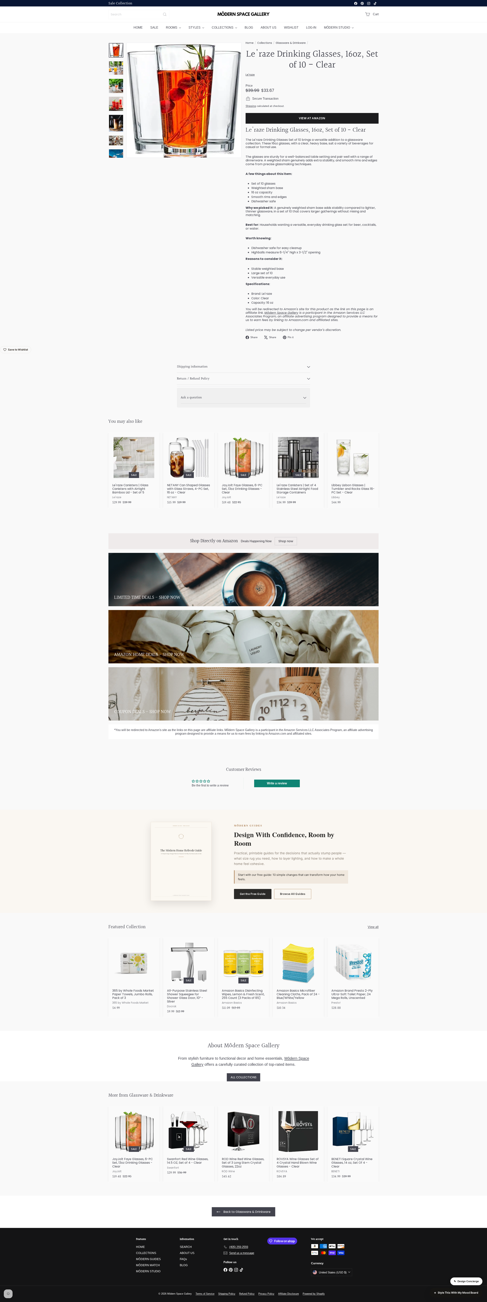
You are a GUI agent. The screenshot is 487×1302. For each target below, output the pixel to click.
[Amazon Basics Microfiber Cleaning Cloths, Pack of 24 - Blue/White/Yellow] (298, 975)
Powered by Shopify (314, 1293)
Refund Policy (247, 1293)
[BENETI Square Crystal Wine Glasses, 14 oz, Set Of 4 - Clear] (353, 1144)
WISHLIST (291, 27)
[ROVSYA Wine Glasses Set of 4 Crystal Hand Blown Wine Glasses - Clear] (298, 1144)
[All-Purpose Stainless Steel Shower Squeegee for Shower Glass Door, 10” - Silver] (188, 977)
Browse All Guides (293, 893)
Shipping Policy (226, 1293)
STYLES (195, 27)
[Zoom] (184, 100)
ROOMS (172, 27)
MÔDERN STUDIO (337, 27)
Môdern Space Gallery (281, 313)
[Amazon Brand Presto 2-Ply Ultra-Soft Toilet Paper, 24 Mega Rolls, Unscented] (353, 975)
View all (373, 927)
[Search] (164, 14)
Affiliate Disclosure (288, 1293)
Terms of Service (205, 1293)
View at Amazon (312, 118)
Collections (264, 43)
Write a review (277, 783)
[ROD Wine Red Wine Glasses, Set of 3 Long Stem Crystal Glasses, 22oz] (243, 1144)
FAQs (183, 1259)
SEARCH (186, 1246)
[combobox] (138, 14)
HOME (138, 27)
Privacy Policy (266, 1293)
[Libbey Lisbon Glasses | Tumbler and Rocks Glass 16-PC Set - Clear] (353, 470)
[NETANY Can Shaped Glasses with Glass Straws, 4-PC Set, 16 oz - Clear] (188, 470)
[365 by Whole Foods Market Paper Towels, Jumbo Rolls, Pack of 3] (133, 975)
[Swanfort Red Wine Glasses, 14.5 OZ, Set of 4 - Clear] (188, 1142)
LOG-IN (311, 27)
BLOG (249, 27)
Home (250, 43)
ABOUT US (268, 27)
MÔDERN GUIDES (148, 1259)
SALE (154, 27)
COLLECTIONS (223, 27)
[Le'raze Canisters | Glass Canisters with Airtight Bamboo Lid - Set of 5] (133, 470)
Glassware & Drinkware (291, 43)
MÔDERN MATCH (148, 1265)
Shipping (251, 106)
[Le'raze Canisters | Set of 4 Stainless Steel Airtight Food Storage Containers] (298, 470)
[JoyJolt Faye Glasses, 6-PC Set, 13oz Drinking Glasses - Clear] (243, 470)
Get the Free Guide (253, 893)
